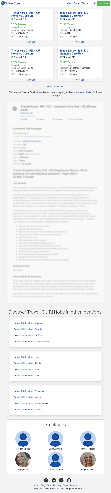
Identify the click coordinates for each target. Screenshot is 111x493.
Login (93, 3)
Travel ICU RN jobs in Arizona (28, 323)
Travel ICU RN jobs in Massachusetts (31, 341)
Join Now (103, 3)
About (36, 485)
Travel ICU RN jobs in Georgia (28, 329)
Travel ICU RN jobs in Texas (27, 357)
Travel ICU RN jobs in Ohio (26, 375)
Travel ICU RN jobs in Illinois (27, 363)
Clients (66, 485)
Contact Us (76, 485)
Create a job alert (84, 92)
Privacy (57, 485)
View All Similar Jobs (55, 86)
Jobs (68, 3)
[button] (76, 3)
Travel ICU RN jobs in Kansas (28, 409)
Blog (43, 485)
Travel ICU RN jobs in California (28, 335)
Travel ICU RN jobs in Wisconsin (29, 391)
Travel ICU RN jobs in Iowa (26, 369)
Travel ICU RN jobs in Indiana (27, 397)
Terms (50, 485)
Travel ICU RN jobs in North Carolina (31, 403)
